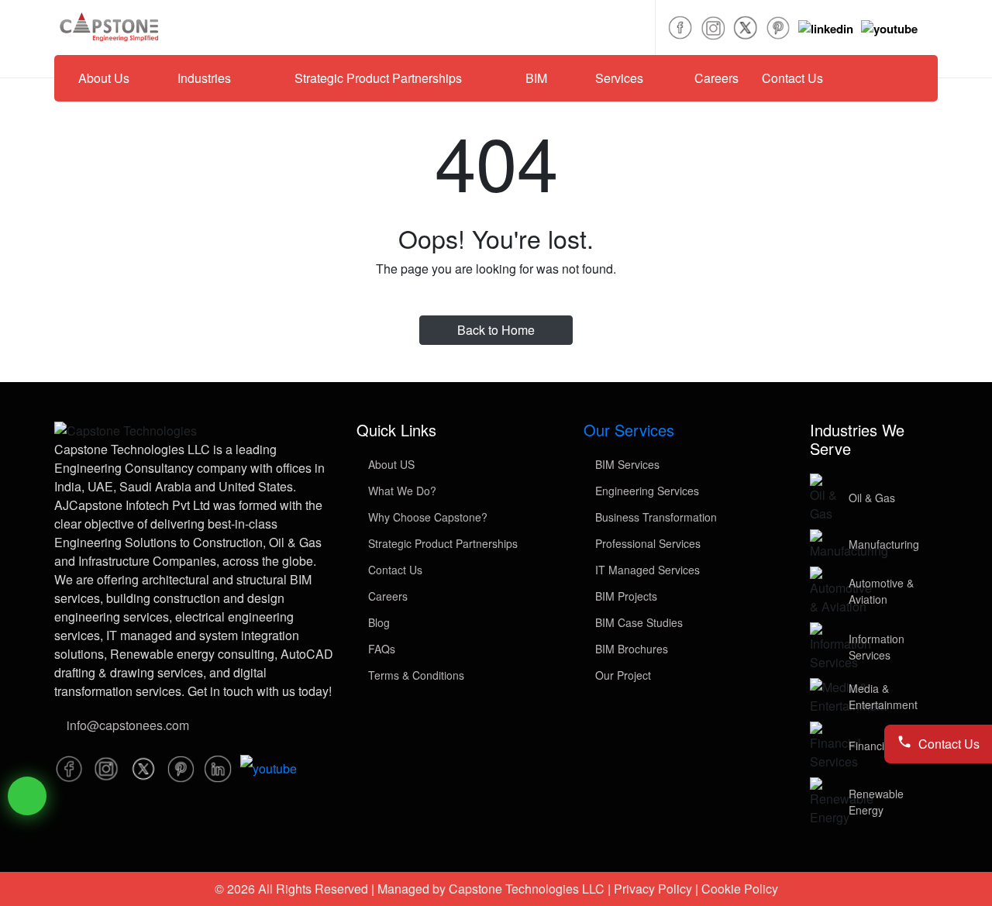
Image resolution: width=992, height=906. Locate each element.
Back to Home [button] (496, 330)
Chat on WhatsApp (27, 796)
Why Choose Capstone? (426, 517)
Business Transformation (654, 517)
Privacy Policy (653, 888)
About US (390, 464)
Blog (377, 622)
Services (619, 78)
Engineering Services (645, 490)
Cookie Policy (739, 888)
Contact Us (792, 78)
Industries (204, 78)
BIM (536, 78)
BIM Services (626, 464)
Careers (716, 78)
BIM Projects (624, 596)
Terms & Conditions (414, 675)
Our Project (621, 675)
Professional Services (646, 543)
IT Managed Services (646, 569)
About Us (103, 78)
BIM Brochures (630, 648)
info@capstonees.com (128, 725)
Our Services (629, 430)
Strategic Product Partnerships (378, 78)
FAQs (380, 648)
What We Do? (400, 490)
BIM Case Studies (637, 622)
